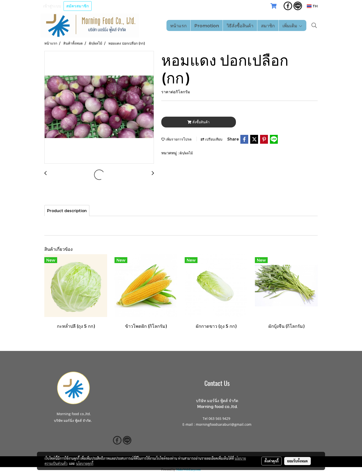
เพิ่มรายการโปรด (178, 139)
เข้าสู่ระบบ (52, 6)
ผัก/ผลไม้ (186, 153)
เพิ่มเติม (290, 25)
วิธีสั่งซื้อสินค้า (240, 25)
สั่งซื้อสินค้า (200, 122)
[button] (314, 25)
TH (315, 6)
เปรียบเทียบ (213, 139)
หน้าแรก (178, 25)
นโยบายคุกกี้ (84, 463)
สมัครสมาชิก (77, 6)
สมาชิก (268, 25)
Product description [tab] (67, 210)
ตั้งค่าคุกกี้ (271, 461)
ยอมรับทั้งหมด (297, 461)
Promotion (206, 25)
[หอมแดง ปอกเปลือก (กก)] (99, 107)
